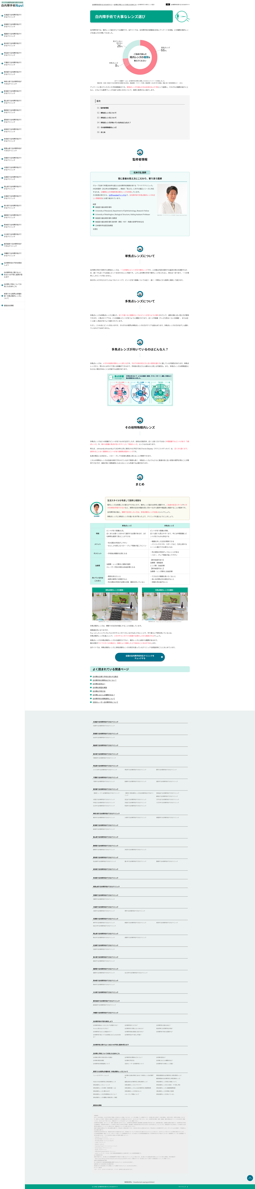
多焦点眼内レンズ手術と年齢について (166, 1081)
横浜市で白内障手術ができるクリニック (104, 817)
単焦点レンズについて (109, 113)
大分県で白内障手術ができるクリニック (13, 235)
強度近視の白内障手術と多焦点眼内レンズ (136, 1081)
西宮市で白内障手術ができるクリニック (167, 922)
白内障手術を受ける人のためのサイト (180, 4)
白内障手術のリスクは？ (131, 1025)
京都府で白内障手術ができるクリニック (13, 159)
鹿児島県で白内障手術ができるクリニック (13, 245)
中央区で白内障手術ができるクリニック (104, 802)
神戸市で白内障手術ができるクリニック (104, 922)
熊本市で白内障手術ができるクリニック (104, 984)
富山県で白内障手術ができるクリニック (13, 101)
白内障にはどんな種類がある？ (104, 695)
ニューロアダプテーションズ (101, 1075)
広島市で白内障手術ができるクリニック (104, 949)
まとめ (103, 132)
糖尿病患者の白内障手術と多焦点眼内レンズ (168, 1078)
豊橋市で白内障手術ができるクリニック (167, 861)
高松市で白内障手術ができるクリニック (104, 961)
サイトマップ (182, 1187)
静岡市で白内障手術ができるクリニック (104, 849)
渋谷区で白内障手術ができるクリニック (135, 802)
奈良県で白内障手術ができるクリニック (13, 140)
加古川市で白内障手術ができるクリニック (104, 926)
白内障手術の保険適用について (104, 698)
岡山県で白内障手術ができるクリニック (13, 187)
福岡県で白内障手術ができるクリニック (13, 216)
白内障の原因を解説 (100, 687)
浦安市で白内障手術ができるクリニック (167, 781)
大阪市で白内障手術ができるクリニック (104, 911)
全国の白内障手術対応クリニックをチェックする (140, 656)
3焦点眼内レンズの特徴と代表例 (165, 1091)
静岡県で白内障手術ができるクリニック (13, 111)
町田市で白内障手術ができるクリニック (135, 806)
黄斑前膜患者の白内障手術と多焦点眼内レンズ (168, 1075)
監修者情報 (105, 108)
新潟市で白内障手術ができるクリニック (104, 829)
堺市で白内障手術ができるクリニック (135, 911)
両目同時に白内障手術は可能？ (164, 1028)
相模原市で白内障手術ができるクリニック (167, 817)
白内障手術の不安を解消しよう (13, 264)
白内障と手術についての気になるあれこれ (13, 285)
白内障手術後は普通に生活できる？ (134, 1031)
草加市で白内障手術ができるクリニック (135, 769)
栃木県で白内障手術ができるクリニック (13, 44)
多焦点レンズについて (109, 117)
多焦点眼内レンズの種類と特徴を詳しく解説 (105, 1097)
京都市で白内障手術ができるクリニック (104, 899)
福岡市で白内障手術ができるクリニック (104, 973)
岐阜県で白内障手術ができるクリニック (13, 130)
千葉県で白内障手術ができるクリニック (13, 63)
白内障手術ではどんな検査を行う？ (102, 1031)
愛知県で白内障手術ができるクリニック (13, 120)
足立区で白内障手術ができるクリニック (135, 799)
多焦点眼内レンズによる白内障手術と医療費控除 (138, 1088)
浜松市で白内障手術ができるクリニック (135, 849)
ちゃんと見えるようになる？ (101, 1028)
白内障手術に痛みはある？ (163, 1025)
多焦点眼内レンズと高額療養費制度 (165, 1088)
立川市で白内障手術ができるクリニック (104, 806)
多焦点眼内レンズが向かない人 (133, 1091)
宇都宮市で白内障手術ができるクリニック (104, 758)
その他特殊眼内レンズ (109, 127)
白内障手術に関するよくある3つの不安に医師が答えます (13, 274)
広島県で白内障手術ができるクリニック (13, 197)
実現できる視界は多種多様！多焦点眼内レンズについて (13, 295)
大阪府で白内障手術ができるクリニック (13, 168)
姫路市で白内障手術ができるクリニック (135, 922)
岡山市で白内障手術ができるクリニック (104, 937)
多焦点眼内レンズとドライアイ (133, 1085)
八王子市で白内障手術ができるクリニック (167, 802)
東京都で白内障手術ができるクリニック (13, 73)
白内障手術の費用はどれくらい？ (105, 680)
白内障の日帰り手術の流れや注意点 (105, 676)
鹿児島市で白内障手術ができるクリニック (104, 1005)
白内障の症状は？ (99, 684)
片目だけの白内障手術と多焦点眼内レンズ (104, 1081)
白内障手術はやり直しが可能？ (133, 1035)
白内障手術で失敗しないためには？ (134, 1028)
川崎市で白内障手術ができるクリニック (135, 817)
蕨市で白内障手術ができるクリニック (166, 769)
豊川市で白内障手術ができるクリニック (135, 861)
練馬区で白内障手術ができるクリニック (167, 796)
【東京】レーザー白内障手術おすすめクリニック (106, 793)
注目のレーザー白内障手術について (105, 702)
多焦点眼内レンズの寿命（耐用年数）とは (104, 1088)
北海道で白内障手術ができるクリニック (13, 15)
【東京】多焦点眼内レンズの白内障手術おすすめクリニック (139, 794)
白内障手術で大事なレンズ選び (164, 1063)
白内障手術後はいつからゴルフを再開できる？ (105, 1025)
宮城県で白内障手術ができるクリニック (13, 25)
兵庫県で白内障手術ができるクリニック (13, 178)
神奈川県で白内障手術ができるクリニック (13, 82)
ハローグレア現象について (132, 1094)
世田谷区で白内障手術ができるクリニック (167, 793)
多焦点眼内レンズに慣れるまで (101, 1091)
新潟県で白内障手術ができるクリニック (13, 92)
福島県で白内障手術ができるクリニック (13, 34)
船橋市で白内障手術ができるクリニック (135, 781)
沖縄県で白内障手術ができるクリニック (13, 254)
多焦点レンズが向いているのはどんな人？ (116, 122)
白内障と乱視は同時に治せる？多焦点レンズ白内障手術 (139, 1076)
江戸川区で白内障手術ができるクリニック (167, 799)
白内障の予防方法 (99, 691)
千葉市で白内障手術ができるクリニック (104, 781)
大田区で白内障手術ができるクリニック (104, 799)
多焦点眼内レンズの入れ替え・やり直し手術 (168, 1085)
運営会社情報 (9, 305)
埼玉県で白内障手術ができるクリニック (13, 54)
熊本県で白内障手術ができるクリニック (13, 225)
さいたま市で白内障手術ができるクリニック (105, 769)
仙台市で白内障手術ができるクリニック (104, 737)
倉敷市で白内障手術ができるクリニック (135, 937)
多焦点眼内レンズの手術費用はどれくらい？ (105, 1094)
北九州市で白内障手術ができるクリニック (136, 973)
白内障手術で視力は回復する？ (164, 1031)
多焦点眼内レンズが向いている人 (165, 1094)
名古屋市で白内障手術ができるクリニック (104, 861)
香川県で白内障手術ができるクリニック (13, 206)
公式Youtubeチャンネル (117, 195)
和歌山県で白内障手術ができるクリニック (13, 149)
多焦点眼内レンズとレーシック (101, 1085)
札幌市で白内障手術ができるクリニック (104, 726)
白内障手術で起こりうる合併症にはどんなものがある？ (107, 1036)
